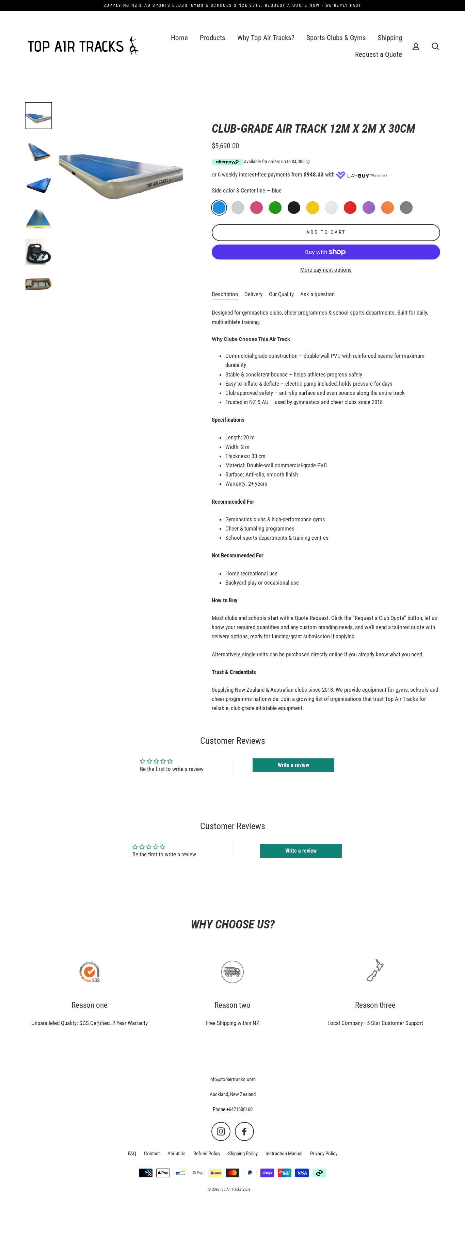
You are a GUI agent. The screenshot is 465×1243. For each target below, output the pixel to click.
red (350, 207)
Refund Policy (206, 1153)
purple (369, 207)
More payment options (326, 269)
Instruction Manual (284, 1153)
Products (212, 38)
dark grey (406, 207)
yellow (312, 207)
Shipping (390, 38)
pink (256, 207)
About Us (176, 1153)
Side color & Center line (247, 190)
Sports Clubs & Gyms (336, 38)
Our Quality (281, 294)
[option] (38, 115)
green (275, 207)
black (294, 207)
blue (219, 207)
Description (225, 294)
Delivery (253, 294)
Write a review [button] (293, 765)
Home (179, 38)
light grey (237, 207)
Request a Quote (378, 54)
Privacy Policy (323, 1153)
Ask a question (317, 294)
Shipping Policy (243, 1153)
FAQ (132, 1153)
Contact (152, 1153)
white (331, 207)
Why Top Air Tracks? (265, 38)
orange (387, 207)
